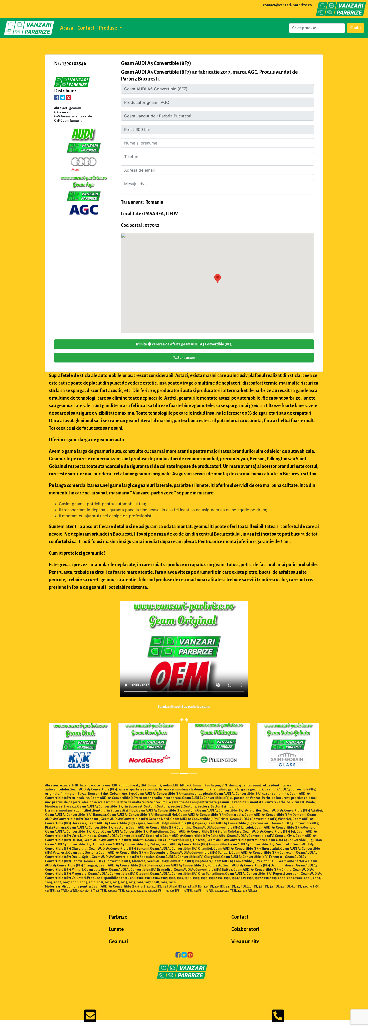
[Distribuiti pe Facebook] (56, 98)
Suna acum (186, 358)
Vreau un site (245, 941)
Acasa (66, 28)
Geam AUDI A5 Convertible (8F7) (156, 63)
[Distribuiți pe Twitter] (62, 98)
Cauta (355, 28)
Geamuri (118, 941)
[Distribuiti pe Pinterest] (68, 98)
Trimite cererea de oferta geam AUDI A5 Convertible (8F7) (184, 344)
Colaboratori (245, 929)
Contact (86, 28)
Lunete (116, 929)
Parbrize (118, 917)
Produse (108, 28)
